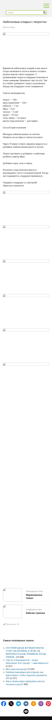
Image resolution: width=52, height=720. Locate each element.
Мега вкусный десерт (16, 669)
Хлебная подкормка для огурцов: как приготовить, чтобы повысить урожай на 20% (26, 675)
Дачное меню (9, 27)
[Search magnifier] (44, 13)
